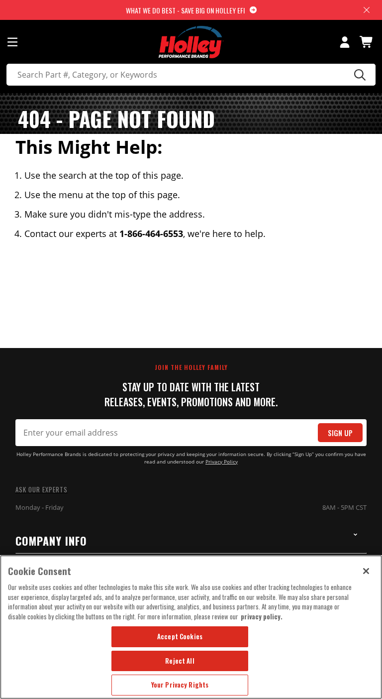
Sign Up (340, 433)
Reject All (179, 661)
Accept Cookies (179, 636)
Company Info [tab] (51, 541)
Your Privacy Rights (179, 685)
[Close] (366, 571)
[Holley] (191, 42)
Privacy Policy (221, 462)
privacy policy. (262, 616)
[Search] (358, 75)
